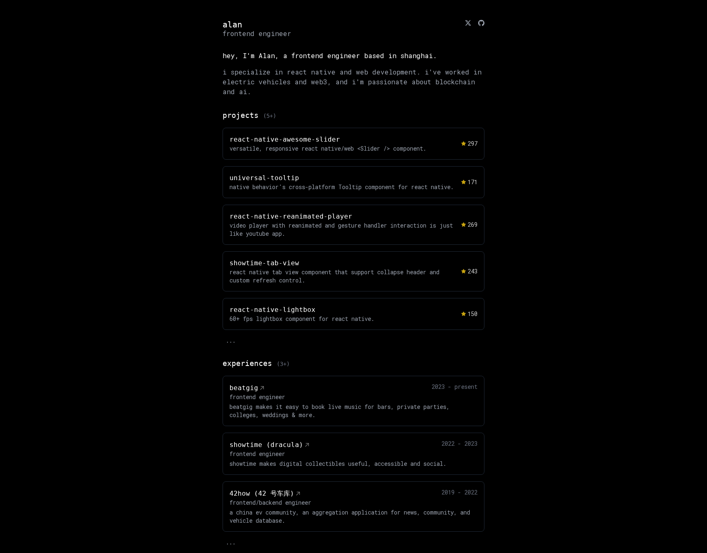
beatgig (244, 388)
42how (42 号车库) (262, 493)
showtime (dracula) (266, 445)
